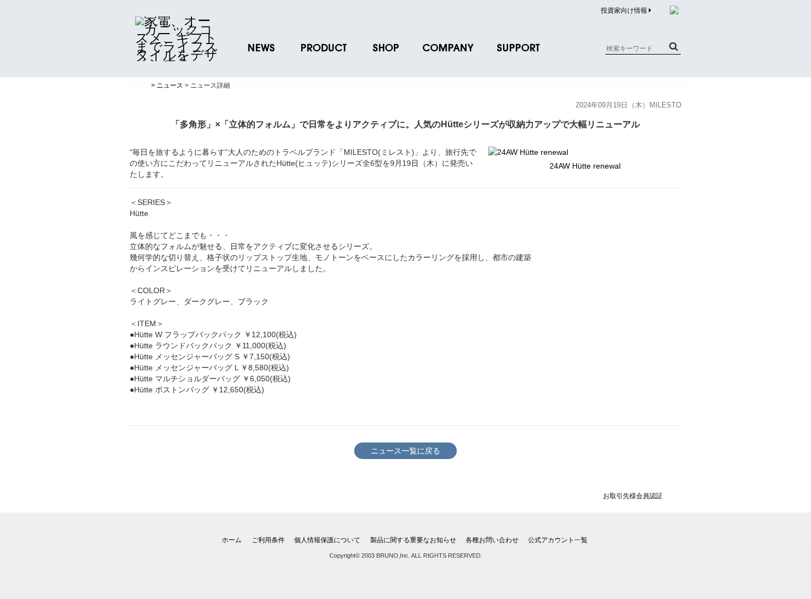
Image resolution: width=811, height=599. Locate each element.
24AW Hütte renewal (585, 165)
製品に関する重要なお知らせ (413, 540)
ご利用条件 (268, 540)
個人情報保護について (327, 540)
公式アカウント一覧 (558, 540)
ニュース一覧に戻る (405, 450)
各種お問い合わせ (492, 540)
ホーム (232, 540)
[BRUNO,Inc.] (176, 55)
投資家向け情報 (625, 10)
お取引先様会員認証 (633, 496)
